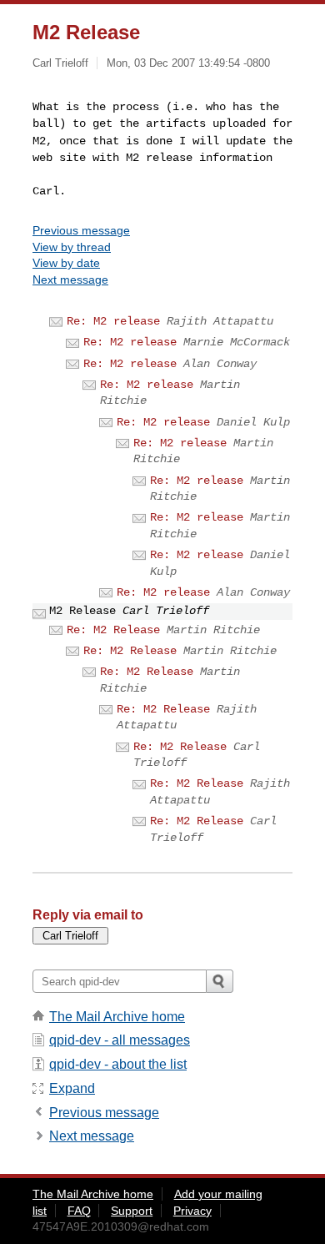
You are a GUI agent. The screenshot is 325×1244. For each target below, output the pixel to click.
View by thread (71, 247)
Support (131, 1210)
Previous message (81, 230)
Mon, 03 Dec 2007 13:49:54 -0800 (188, 63)
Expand (72, 1088)
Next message (70, 279)
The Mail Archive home (117, 1017)
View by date (66, 262)
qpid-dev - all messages (119, 1040)
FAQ (79, 1210)
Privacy (192, 1210)
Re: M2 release (113, 321)
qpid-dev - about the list (118, 1064)
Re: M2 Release (113, 630)
